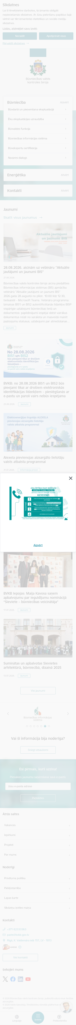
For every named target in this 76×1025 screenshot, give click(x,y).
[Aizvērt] (70, 478)
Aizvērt (38, 545)
